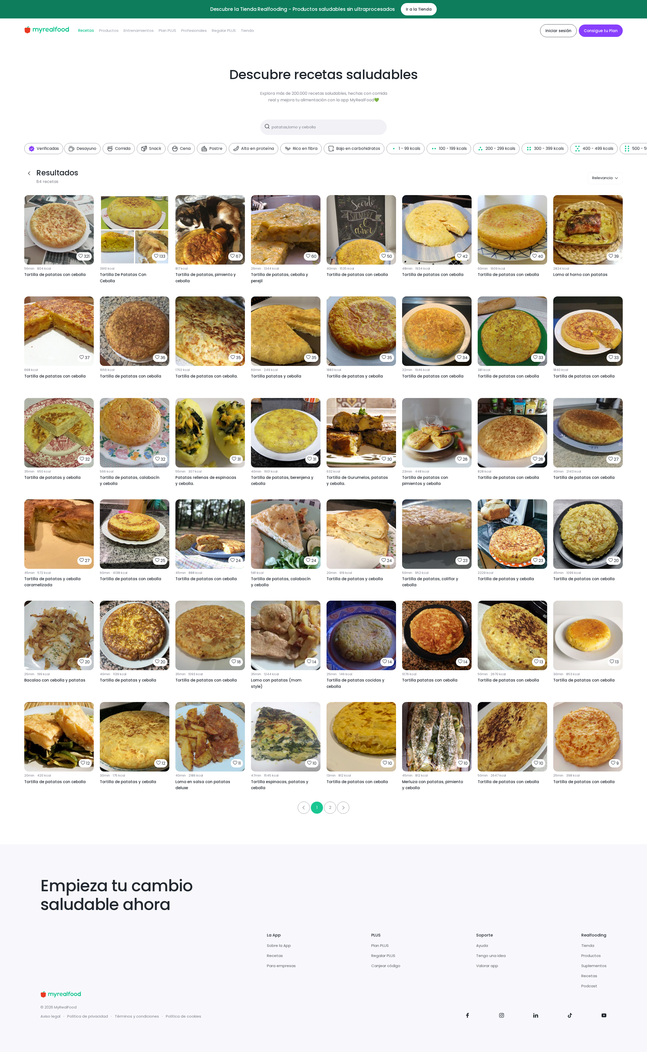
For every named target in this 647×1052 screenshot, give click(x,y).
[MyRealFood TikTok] (569, 1016)
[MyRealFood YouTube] (604, 1016)
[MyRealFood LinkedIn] (535, 1016)
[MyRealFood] (46, 30)
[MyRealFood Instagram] (501, 1016)
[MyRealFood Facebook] (467, 1016)
